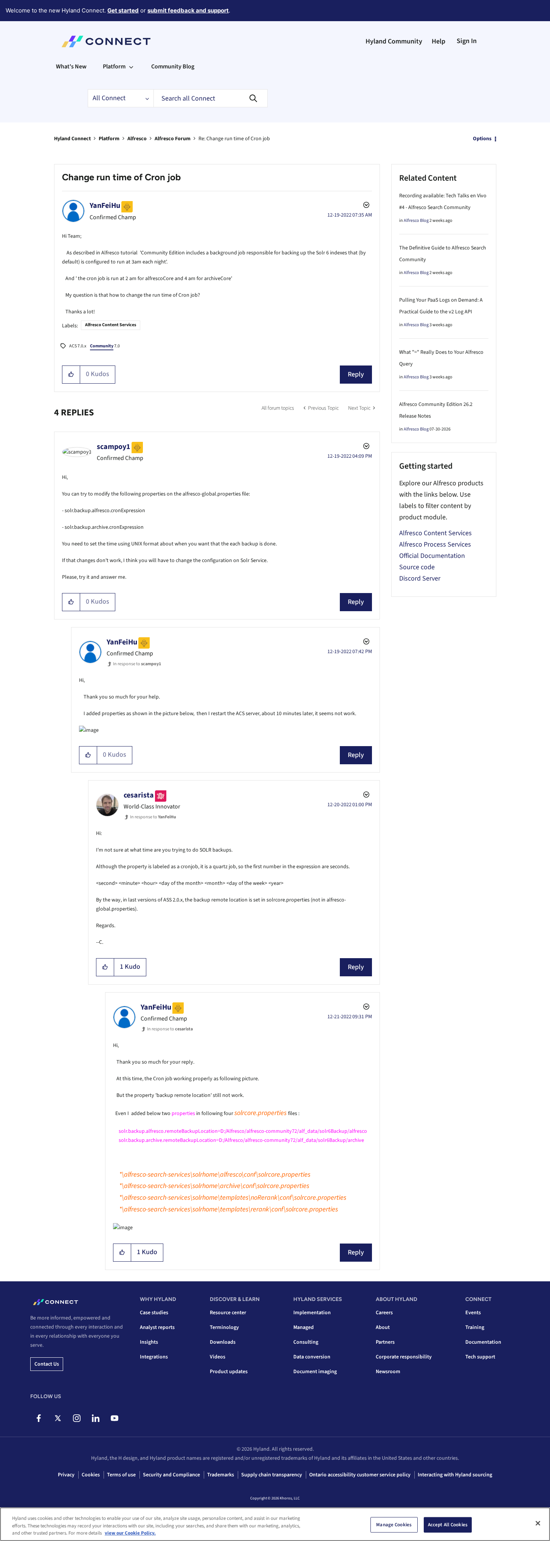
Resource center (228, 1312)
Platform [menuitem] (114, 66)
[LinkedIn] (95, 1418)
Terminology (224, 1327)
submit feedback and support (188, 10)
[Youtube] (114, 1418)
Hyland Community (394, 41)
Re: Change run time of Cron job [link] (234, 138)
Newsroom (388, 1371)
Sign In (467, 41)
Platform (109, 138)
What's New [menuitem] (71, 66)
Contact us (46, 1364)
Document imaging (315, 1371)
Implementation (312, 1312)
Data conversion (311, 1357)
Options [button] (482, 138)
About (383, 1327)
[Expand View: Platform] (131, 66)
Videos (217, 1357)
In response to (137, 664)
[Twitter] (57, 1418)
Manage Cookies (394, 1524)
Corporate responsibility (404, 1357)
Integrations (154, 1357)
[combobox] (210, 98)
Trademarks (220, 1475)
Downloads (222, 1342)
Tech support (480, 1357)
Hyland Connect (72, 138)
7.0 (105, 346)
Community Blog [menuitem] (172, 66)
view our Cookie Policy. (130, 1533)
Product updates (229, 1371)
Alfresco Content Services (110, 325)
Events (473, 1312)
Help (438, 41)
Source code (417, 567)
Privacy (66, 1475)
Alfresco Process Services (435, 544)
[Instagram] (76, 1418)
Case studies (154, 1312)
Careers (384, 1312)
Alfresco (137, 138)
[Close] (538, 1523)
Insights (149, 1342)
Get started (123, 10)
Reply (356, 374)
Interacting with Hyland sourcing (455, 1475)
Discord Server (419, 578)
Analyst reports (157, 1327)
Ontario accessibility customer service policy (360, 1475)
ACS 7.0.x (77, 346)
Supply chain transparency (271, 1475)
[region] (275, 1524)
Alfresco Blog (416, 220)
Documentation (483, 1342)
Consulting (305, 1342)
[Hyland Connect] (106, 41)
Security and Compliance (171, 1475)
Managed (303, 1327)
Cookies (91, 1475)
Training (474, 1327)
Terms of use (121, 1475)
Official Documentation (432, 556)
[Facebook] (38, 1418)
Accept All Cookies (448, 1524)
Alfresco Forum (173, 138)
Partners (385, 1342)
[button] (71, 374)
